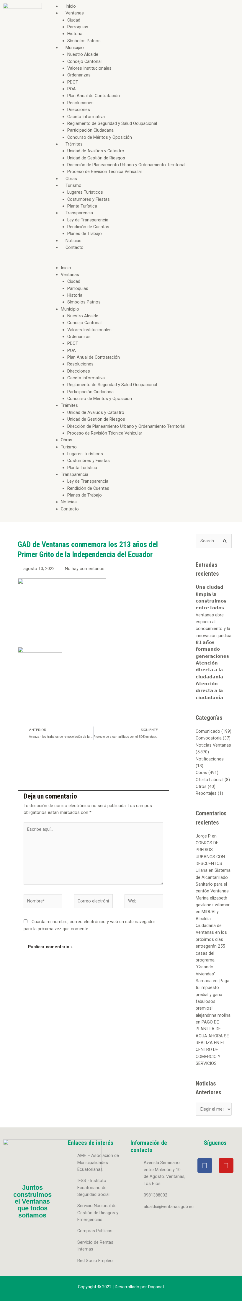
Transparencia (79, 213)
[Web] (144, 902)
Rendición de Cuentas (88, 226)
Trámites (74, 144)
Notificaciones (210, 759)
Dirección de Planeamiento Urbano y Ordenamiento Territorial (126, 164)
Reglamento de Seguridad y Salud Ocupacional (112, 123)
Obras (71, 178)
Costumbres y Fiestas (88, 199)
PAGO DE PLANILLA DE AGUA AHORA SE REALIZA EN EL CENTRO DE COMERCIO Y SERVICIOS (212, 1042)
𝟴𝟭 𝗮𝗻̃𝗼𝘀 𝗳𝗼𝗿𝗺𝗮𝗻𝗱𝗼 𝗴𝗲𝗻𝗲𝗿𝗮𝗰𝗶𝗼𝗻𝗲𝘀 (212, 649)
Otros (201, 786)
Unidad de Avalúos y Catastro (95, 151)
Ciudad (73, 20)
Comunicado (208, 731)
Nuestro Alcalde (82, 54)
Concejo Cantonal (84, 61)
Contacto (75, 247)
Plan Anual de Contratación (93, 95)
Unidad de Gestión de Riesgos (96, 158)
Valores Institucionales (89, 68)
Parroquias (77, 27)
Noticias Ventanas (213, 745)
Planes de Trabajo (84, 233)
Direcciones (78, 109)
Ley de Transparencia (87, 220)
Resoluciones (80, 102)
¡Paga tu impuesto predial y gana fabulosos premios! (212, 994)
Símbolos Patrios (84, 40)
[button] (143, 260)
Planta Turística (82, 206)
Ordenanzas (79, 75)
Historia (74, 33)
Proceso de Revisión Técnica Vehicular (104, 171)
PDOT (72, 82)
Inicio (71, 6)
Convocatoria (209, 738)
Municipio (75, 47)
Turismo (73, 185)
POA (71, 89)
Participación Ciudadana (90, 130)
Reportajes (206, 793)
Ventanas (75, 13)
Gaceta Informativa (86, 116)
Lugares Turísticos (85, 192)
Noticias (73, 240)
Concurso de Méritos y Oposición (99, 137)
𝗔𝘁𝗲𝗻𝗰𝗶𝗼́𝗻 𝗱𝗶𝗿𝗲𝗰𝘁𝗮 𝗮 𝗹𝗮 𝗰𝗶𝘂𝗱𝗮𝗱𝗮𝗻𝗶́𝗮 (209, 670)
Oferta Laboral (209, 779)
